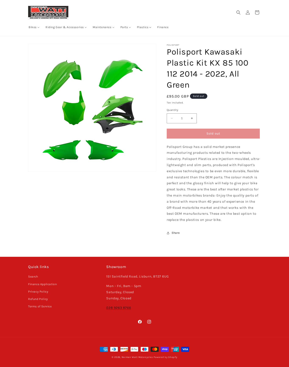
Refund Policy (38, 299)
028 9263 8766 (118, 308)
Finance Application (42, 284)
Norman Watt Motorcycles (137, 357)
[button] (238, 12)
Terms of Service (40, 306)
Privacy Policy (38, 291)
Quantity (172, 109)
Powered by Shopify (165, 357)
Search (33, 276)
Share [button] (176, 233)
